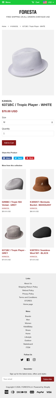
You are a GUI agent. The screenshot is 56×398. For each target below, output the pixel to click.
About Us (28, 283)
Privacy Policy (28, 294)
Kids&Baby (28, 327)
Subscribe (47, 379)
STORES (28, 301)
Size (4, 117)
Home (4, 26)
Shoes (28, 330)
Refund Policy (28, 290)
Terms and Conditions (28, 297)
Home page (28, 304)
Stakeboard (28, 344)
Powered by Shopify (42, 387)
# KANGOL (14, 26)
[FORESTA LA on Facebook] (28, 360)
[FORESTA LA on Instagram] (34, 360)
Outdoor (28, 340)
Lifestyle (28, 337)
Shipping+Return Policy (28, 287)
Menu (8, 2)
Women (28, 323)
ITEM (28, 347)
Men (28, 320)
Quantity (6, 129)
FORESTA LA (27, 387)
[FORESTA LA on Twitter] (22, 360)
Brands (28, 316)
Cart (37, 2)
